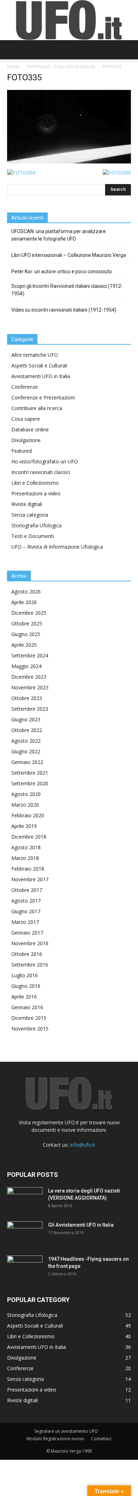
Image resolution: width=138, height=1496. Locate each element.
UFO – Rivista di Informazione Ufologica (57, 546)
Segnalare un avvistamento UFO (66, 1431)
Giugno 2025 (25, 634)
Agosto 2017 (26, 900)
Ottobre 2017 (26, 890)
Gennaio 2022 (27, 762)
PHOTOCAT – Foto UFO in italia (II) (61, 67)
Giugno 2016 (25, 986)
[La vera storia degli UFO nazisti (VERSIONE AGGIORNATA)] (24, 1199)
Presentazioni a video (36, 493)
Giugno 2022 (25, 751)
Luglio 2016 (24, 975)
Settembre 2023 (29, 708)
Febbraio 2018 (27, 868)
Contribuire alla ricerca (36, 408)
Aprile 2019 (24, 826)
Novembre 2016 (29, 943)
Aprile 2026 (24, 602)
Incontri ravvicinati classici (40, 472)
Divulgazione (26, 440)
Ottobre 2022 (26, 730)
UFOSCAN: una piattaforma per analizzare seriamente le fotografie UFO (58, 235)
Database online (30, 429)
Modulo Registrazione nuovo (55, 1439)
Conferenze (24, 386)
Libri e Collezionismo (35, 482)
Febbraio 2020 (27, 815)
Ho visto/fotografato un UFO (44, 461)
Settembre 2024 (29, 655)
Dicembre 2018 (28, 836)
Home (13, 67)
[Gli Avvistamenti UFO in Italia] (24, 1233)
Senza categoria (29, 514)
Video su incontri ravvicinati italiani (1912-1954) (63, 310)
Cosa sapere (25, 418)
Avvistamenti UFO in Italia (40, 376)
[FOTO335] (69, 162)
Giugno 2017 (25, 911)
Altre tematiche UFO (34, 354)
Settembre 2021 (29, 772)
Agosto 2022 (26, 740)
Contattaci (101, 1439)
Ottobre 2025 (26, 623)
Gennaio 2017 (27, 932)
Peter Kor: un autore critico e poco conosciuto (61, 271)
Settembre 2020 (29, 783)
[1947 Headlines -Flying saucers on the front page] (24, 1267)
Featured (21, 450)
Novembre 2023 (29, 687)
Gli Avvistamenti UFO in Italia (81, 1225)
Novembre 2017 (29, 879)
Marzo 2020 (25, 804)
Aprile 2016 (24, 996)
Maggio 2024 (26, 666)
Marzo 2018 (25, 858)
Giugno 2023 (25, 719)
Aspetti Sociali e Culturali (39, 365)
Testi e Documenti (32, 536)
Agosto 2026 (26, 591)
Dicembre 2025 (28, 612)
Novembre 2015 (29, 1028)
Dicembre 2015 (28, 1018)
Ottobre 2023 (26, 698)
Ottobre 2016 (26, 954)
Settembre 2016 (29, 964)
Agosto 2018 (26, 847)
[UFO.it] (69, 20)
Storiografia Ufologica (36, 525)
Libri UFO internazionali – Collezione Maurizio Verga (68, 255)
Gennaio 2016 (27, 1007)
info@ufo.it (82, 1144)
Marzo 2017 (25, 922)
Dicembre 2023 (28, 676)
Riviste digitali (26, 504)
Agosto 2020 (26, 794)
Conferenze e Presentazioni (43, 397)
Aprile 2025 (24, 644)
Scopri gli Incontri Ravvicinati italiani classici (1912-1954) (67, 289)
